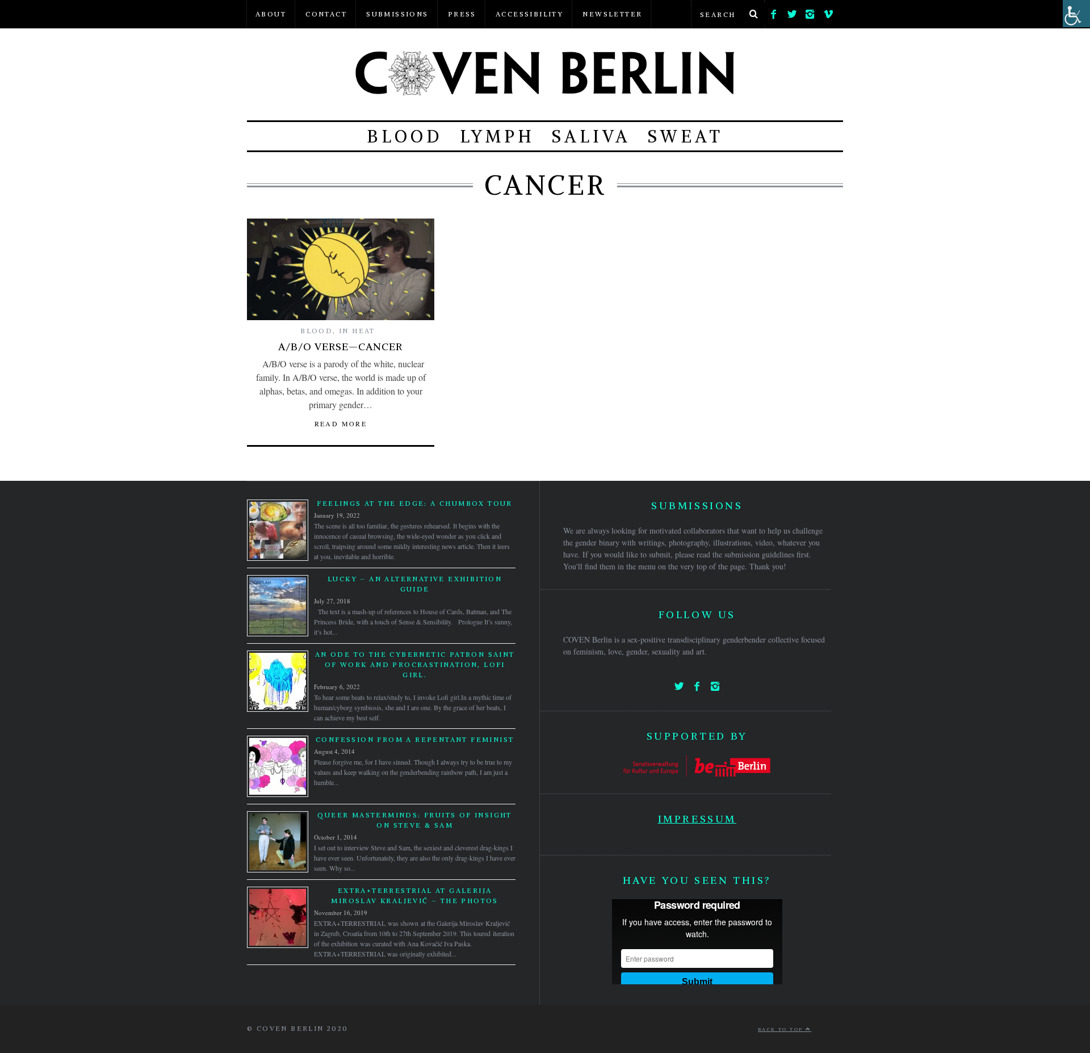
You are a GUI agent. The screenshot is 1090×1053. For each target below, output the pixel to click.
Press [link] (462, 14)
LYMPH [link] (497, 136)
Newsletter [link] (612, 14)
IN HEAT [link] (357, 330)
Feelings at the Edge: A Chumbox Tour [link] (414, 503)
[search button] (753, 14)
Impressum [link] (697, 818)
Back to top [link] (782, 1029)
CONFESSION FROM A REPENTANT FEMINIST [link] (415, 739)
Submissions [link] (397, 14)
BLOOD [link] (405, 136)
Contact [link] (326, 14)
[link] (774, 11)
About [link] (270, 14)
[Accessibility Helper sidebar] (1076, 13)
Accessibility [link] (529, 14)
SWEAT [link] (685, 136)
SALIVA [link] (591, 136)
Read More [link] (341, 423)
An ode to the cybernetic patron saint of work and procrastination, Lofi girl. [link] (415, 664)
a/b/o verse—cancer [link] (340, 346)
